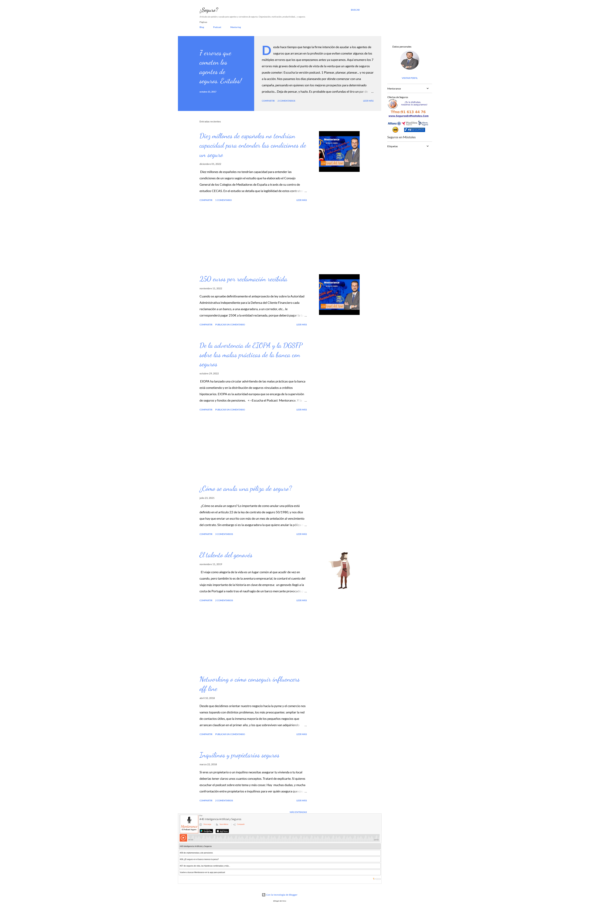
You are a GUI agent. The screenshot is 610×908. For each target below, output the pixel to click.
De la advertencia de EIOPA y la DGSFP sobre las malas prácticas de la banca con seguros (251, 354)
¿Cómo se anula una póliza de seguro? (246, 488)
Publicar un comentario (230, 324)
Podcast (217, 27)
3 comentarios (224, 534)
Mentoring (235, 27)
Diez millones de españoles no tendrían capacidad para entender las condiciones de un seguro (253, 145)
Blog (202, 27)
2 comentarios (286, 100)
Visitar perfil (410, 78)
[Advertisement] (253, 238)
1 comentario (223, 200)
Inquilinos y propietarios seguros (239, 755)
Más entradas (298, 812)
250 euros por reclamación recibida (243, 279)
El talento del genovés (226, 555)
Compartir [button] (268, 100)
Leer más (368, 100)
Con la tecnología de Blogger (281, 894)
